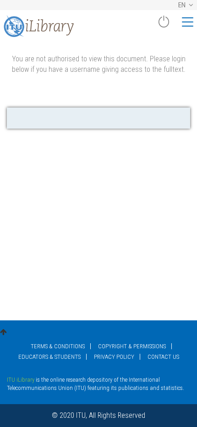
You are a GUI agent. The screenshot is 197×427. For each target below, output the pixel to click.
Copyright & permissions (132, 346)
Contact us (163, 357)
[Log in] (164, 25)
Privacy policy (114, 357)
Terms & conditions (58, 346)
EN (182, 5)
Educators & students (49, 357)
